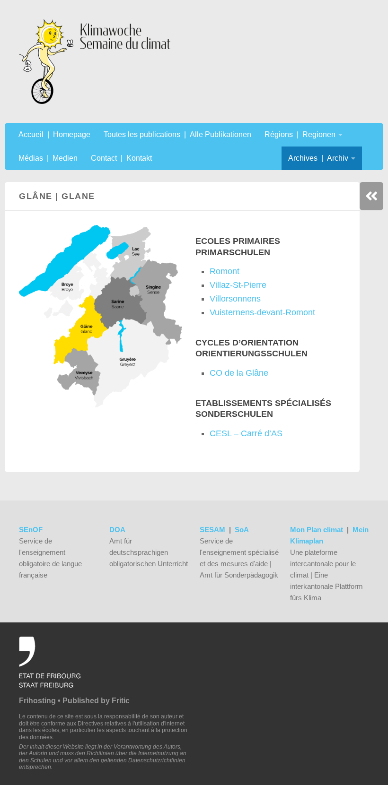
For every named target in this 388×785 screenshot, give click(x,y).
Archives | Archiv (318, 158)
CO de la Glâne (239, 373)
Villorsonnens (235, 298)
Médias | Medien (48, 158)
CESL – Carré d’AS (246, 433)
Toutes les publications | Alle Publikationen (177, 134)
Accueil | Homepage (54, 134)
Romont (224, 271)
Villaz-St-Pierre (238, 285)
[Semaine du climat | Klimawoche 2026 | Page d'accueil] (94, 61)
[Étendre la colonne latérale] (371, 196)
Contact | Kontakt (121, 158)
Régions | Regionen (300, 134)
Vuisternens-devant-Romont (262, 312)
